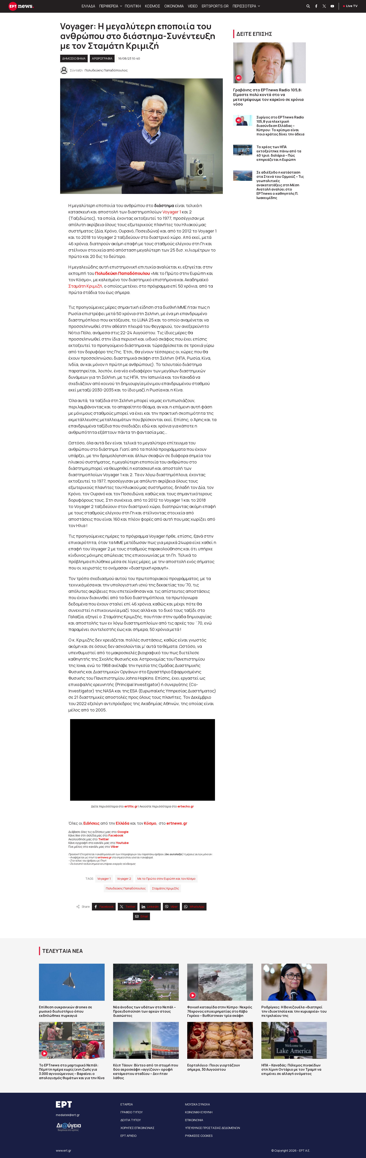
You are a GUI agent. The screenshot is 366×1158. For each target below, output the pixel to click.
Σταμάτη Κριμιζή (85, 286)
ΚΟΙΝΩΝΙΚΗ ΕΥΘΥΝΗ (198, 1112)
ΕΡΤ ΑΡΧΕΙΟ (128, 1136)
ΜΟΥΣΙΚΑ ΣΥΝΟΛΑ (197, 1104)
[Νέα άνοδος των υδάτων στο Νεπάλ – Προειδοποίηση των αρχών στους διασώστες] (146, 982)
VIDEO (193, 6)
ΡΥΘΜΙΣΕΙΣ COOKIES (198, 1136)
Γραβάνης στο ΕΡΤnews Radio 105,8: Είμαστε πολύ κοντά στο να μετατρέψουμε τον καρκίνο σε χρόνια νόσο (268, 97)
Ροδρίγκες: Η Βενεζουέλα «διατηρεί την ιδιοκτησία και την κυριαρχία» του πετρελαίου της (294, 1011)
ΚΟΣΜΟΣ (152, 6)
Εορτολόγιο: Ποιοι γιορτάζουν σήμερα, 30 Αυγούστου (213, 1067)
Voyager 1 (171, 212)
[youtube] (332, 6)
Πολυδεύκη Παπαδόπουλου (123, 273)
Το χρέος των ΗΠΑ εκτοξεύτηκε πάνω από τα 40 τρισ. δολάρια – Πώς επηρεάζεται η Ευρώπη (278, 153)
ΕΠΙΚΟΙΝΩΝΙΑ (194, 1120)
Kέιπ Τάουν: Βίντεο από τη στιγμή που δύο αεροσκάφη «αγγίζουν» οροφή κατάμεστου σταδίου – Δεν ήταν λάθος (145, 1071)
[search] (308, 6)
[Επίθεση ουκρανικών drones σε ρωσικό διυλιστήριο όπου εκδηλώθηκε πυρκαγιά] (72, 982)
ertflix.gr (131, 806)
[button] (120, 6)
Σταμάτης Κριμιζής (165, 888)
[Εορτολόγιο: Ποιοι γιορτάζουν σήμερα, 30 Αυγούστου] (220, 1040)
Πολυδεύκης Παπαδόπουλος (126, 888)
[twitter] (324, 6)
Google (122, 832)
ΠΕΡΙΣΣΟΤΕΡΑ (244, 6)
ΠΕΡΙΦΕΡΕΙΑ (108, 6)
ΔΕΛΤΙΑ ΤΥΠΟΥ (131, 1120)
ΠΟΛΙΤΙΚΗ (133, 6)
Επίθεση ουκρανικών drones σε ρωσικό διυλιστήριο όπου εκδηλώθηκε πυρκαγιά (65, 1011)
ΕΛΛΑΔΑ (88, 6)
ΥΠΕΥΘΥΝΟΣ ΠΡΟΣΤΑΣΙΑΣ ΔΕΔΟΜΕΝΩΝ (212, 1128)
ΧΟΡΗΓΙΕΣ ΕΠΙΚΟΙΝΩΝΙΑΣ (137, 1128)
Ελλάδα (122, 823)
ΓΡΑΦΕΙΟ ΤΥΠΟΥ (132, 1112)
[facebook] (316, 6)
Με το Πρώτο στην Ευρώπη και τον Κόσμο (166, 879)
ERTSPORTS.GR (215, 6)
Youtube (122, 843)
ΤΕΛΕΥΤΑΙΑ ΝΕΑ (62, 951)
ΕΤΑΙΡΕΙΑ (127, 1104)
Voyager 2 (124, 879)
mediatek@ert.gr (68, 1115)
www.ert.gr (63, 1150)
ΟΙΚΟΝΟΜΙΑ (174, 6)
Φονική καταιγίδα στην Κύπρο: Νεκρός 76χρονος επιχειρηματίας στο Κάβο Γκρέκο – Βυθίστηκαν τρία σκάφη (219, 1011)
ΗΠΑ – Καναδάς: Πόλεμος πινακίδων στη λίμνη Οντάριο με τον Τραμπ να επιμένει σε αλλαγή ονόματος (291, 1069)
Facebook (115, 835)
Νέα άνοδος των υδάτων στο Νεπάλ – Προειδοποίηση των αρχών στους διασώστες (144, 1011)
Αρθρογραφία (102, 58)
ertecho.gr (185, 806)
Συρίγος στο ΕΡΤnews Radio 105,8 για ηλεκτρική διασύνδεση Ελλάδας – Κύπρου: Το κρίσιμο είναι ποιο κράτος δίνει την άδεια (280, 125)
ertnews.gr (104, 857)
